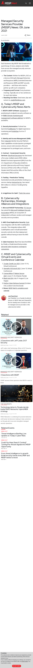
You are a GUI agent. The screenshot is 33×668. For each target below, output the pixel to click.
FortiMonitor (12, 129)
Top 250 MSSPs (6, 404)
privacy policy (24, 661)
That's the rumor (24, 193)
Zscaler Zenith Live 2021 (12, 264)
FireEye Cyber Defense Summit (14, 283)
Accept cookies (16, 665)
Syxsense (23, 111)
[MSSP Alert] (9, 3)
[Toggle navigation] (30, 3)
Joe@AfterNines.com (17, 100)
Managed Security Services (11, 337)
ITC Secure (27, 208)
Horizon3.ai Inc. (17, 182)
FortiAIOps (15, 131)
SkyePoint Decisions (15, 155)
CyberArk (8, 141)
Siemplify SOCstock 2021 (12, 268)
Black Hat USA (8, 278)
